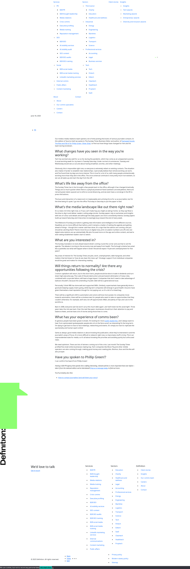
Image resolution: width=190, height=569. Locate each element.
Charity (91, 10)
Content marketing (64, 89)
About (55, 97)
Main (68, 556)
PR (58, 6)
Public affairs (61, 85)
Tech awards (128, 10)
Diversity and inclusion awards (134, 22)
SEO (58, 37)
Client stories (113, 2)
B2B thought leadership (68, 14)
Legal (91, 57)
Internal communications (96, 540)
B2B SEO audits (65, 57)
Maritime (92, 34)
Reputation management (69, 34)
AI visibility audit (66, 49)
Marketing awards (130, 14)
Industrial (89, 22)
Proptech (92, 89)
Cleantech (92, 81)
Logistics (92, 37)
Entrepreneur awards (131, 18)
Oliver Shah (86, 143)
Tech (87, 65)
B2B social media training (69, 73)
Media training (65, 30)
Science (91, 45)
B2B (68, 561)
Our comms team (147, 478)
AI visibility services (67, 45)
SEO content (64, 53)
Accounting (93, 53)
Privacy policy (117, 554)
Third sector (90, 6)
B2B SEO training (66, 61)
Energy (91, 26)
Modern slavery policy (120, 558)
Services (56, 2)
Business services (95, 61)
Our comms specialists (65, 105)
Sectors (85, 2)
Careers (59, 109)
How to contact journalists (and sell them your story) (78, 378)
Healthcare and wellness (98, 18)
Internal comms (62, 81)
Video (69, 558)
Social (59, 65)
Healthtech (93, 85)
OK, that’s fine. (45, 567)
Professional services (93, 49)
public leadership (111, 321)
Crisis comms (65, 22)
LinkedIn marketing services (70, 77)
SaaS (90, 93)
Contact (59, 113)
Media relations (65, 18)
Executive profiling (67, 26)
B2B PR (62, 10)
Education (92, 14)
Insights (123, 2)
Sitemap (115, 562)
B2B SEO (63, 41)
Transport (92, 41)
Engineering (93, 30)
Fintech (91, 73)
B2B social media (66, 69)
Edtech (91, 77)
